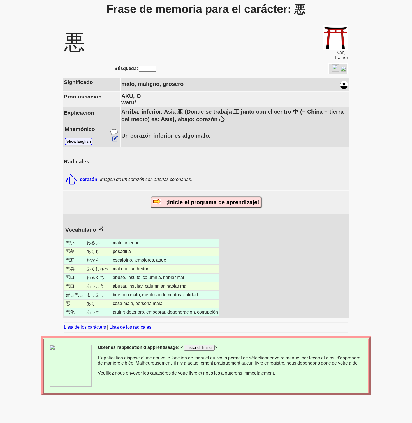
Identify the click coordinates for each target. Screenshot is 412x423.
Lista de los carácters (85, 327)
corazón (88, 179)
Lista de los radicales (130, 327)
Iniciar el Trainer (199, 348)
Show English (78, 141)
